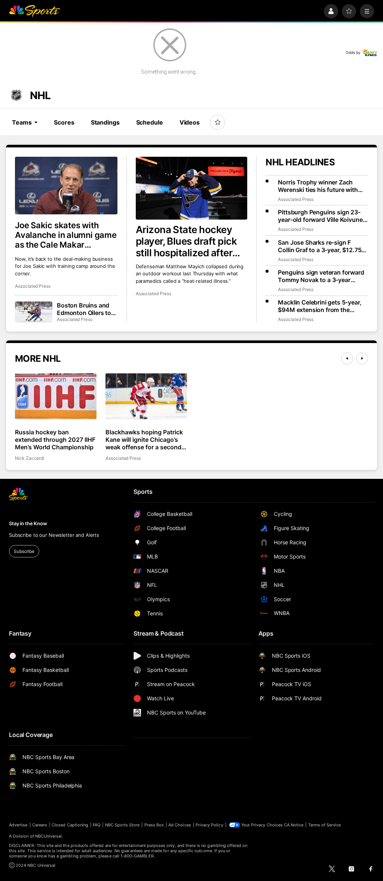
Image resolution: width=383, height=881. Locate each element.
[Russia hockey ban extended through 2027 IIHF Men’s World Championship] (55, 396)
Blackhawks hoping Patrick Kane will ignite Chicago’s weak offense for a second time (144, 439)
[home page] (34, 11)
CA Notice (294, 825)
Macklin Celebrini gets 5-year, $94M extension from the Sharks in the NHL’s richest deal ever (322, 306)
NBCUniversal (48, 836)
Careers (39, 825)
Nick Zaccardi (29, 458)
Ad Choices (179, 825)
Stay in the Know (28, 523)
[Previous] (347, 358)
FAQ (96, 825)
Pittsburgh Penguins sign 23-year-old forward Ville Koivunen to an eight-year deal (322, 215)
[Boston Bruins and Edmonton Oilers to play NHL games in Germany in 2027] (33, 312)
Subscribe (24, 551)
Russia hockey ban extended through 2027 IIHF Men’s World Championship (55, 439)
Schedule (149, 122)
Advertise (18, 825)
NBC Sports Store (122, 825)
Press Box (154, 825)
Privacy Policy (209, 825)
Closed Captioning (70, 825)
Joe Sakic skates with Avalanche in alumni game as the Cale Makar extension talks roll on (66, 235)
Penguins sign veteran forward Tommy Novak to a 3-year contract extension (321, 276)
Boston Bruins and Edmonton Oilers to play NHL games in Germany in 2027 (84, 309)
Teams (21, 122)
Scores (64, 122)
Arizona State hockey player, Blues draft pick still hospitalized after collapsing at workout (186, 241)
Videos (190, 122)
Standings (105, 122)
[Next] (362, 358)
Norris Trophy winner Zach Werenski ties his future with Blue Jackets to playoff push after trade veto (318, 185)
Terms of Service (324, 825)
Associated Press (153, 293)
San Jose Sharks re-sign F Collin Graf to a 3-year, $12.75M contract (322, 246)
